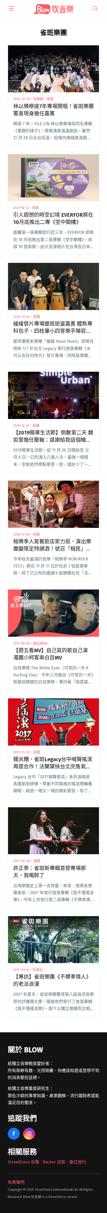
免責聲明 (16, 1182)
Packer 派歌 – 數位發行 (64, 1162)
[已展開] (11, 9)
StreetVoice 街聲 (23, 1162)
